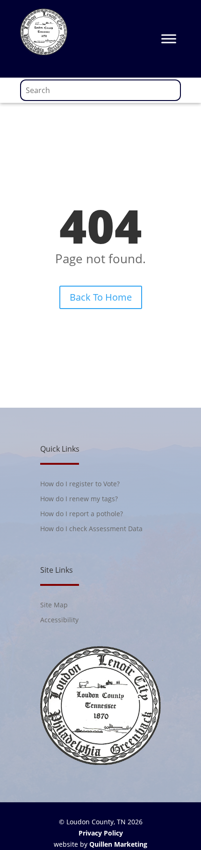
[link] (43, 52)
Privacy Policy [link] (101, 832)
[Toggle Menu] (168, 38)
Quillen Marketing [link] (118, 844)
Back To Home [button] (101, 297)
